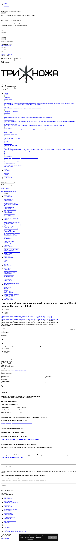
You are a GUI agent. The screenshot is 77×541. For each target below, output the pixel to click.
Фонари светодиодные (9, 163)
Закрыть (3, 12)
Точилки (18, 158)
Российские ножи (8, 137)
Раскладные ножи (8, 103)
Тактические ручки (60, 149)
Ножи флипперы (17, 103)
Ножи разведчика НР (33, 125)
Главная (6, 93)
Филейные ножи (39, 149)
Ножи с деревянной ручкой (57, 103)
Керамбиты (6, 141)
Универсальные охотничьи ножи (12, 117)
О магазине (6, 170)
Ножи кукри (14, 134)
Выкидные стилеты (36, 108)
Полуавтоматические (17, 108)
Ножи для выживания (40, 121)
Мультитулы (7, 153)
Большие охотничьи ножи (27, 117)
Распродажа (7, 97)
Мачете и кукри (8, 132)
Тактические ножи (15, 125)
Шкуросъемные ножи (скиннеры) (43, 117)
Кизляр (19, 138)
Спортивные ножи (8, 128)
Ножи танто (7, 149)
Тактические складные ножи (29, 103)
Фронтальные (27, 108)
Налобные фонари (8, 165)
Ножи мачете (7, 134)
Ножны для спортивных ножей (53, 129)
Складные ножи (8, 101)
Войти (2, 45)
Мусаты (14, 158)
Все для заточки (8, 156)
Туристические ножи (9, 120)
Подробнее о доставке (6, 54)
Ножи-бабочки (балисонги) (11, 111)
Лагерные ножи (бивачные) (19, 121)
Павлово (11, 138)
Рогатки (23, 151)
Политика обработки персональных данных (15, 531)
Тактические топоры (49, 149)
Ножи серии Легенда (52, 125)
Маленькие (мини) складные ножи (12, 206)
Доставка (6, 1)
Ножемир (6, 138)
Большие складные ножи (43, 103)
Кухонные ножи (8, 151)
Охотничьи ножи (8, 115)
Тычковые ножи (8, 144)
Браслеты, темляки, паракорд (11, 160)
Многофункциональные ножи (33, 151)
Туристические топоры (69, 121)
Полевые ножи (43, 125)
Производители (8, 99)
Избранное (3, 335)
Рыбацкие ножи (31, 121)
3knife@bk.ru (5, 538)
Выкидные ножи (8, 107)
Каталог (6, 94)
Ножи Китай (7, 113)
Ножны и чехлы (16, 151)
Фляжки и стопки (8, 166)
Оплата (5, 169)
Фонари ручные (17, 165)
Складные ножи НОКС (36, 104)
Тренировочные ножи (29, 149)
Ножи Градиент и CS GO (16, 149)
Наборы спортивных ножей (27, 129)
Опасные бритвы (69, 149)
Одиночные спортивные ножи (11, 129)
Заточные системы (33, 158)
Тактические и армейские (10, 124)
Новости (6, 174)
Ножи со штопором (17, 104)
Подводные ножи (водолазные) (55, 121)
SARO (15, 138)
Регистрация (7, 45)
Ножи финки (24, 125)
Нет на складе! (4, 332)
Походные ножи (8, 121)
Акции (5, 4)
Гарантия (6, 3)
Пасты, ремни (24, 158)
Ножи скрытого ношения (10, 145)
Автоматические (8, 108)
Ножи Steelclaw (26, 104)
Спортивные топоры (39, 129)
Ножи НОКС (61, 125)
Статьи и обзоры (8, 177)
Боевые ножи (7, 125)
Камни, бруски (7, 158)
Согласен (52, 537)
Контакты (6, 6)
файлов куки (30, 539)
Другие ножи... (7, 148)
